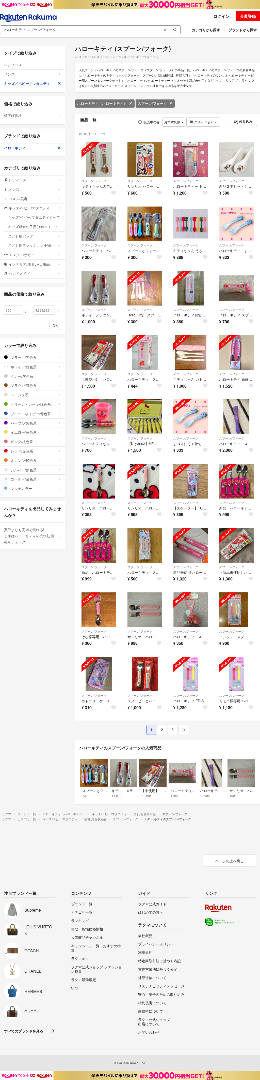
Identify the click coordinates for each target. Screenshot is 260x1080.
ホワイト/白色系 (23, 366)
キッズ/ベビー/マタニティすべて (34, 217)
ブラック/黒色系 (23, 357)
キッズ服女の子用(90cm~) (29, 226)
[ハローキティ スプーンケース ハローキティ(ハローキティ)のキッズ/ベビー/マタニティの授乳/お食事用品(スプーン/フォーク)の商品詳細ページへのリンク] (236, 288)
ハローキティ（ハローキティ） (102, 103)
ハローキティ (14, 147)
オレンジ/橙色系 (23, 460)
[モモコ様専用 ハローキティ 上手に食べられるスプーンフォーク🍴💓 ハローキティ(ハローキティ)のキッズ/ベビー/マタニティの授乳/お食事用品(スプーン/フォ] (236, 674)
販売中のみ (151, 122)
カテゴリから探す (206, 29)
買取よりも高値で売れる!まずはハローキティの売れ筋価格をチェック (29, 535)
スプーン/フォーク (152, 103)
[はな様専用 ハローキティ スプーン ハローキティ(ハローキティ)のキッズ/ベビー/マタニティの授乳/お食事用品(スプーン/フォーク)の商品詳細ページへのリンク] (99, 609)
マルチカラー (21, 488)
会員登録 (248, 16)
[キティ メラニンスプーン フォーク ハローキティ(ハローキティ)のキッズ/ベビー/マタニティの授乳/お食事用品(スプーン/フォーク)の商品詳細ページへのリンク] (99, 288)
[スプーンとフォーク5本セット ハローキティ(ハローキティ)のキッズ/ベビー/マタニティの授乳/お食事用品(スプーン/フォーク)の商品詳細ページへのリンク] (144, 224)
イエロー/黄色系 (23, 432)
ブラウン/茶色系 (23, 385)
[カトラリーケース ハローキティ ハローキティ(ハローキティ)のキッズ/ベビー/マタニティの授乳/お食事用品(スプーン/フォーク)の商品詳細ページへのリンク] (99, 674)
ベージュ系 (19, 394)
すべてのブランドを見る (23, 1030)
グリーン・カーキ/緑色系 (30, 404)
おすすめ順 (173, 122)
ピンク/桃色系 (21, 441)
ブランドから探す (243, 29)
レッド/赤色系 (21, 451)
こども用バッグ (20, 236)
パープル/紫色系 (23, 423)
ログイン (221, 16)
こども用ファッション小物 (29, 245)
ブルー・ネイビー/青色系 (30, 413)
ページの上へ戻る (229, 860)
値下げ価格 (13, 115)
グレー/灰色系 (21, 376)
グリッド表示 (204, 122)
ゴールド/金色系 (23, 478)
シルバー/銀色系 (23, 469)
